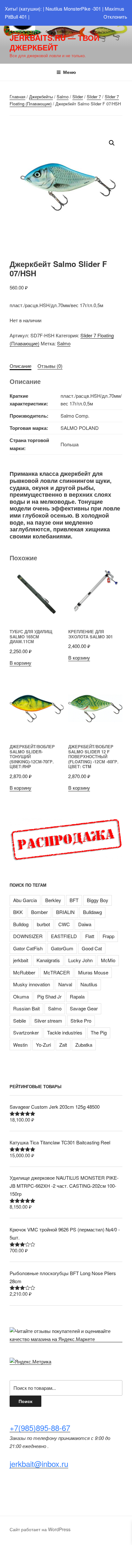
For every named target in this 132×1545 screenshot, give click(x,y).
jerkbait (20, 960)
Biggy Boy (97, 900)
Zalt (63, 1044)
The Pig (99, 1032)
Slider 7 (94, 96)
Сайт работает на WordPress (40, 1529)
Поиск (25, 1401)
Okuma (21, 996)
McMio (108, 960)
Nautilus (88, 984)
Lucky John (80, 960)
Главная (17, 96)
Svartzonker (26, 1032)
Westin (20, 1044)
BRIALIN (65, 912)
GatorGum (62, 948)
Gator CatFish (28, 948)
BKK (18, 912)
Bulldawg (92, 912)
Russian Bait (26, 1008)
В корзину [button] (20, 662)
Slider (77, 96)
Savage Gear (84, 1008)
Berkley (53, 900)
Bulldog (21, 924)
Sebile (19, 1020)
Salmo (63, 96)
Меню (69, 72)
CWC (64, 924)
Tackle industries (64, 1032)
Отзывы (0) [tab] (49, 365)
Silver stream (48, 1020)
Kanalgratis (48, 960)
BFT (74, 900)
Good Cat (92, 948)
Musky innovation (31, 984)
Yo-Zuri (43, 1044)
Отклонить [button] (115, 16)
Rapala (77, 996)
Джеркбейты (41, 96)
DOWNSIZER (28, 936)
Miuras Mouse (93, 972)
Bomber (39, 912)
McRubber (24, 972)
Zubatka (83, 1044)
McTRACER (57, 972)
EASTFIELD (64, 936)
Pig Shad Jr (49, 996)
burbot (43, 924)
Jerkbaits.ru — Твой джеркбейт (54, 42)
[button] (112, 143)
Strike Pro (80, 1020)
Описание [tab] (20, 365)
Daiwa (84, 924)
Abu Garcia (25, 900)
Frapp (108, 936)
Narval (65, 984)
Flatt (89, 936)
